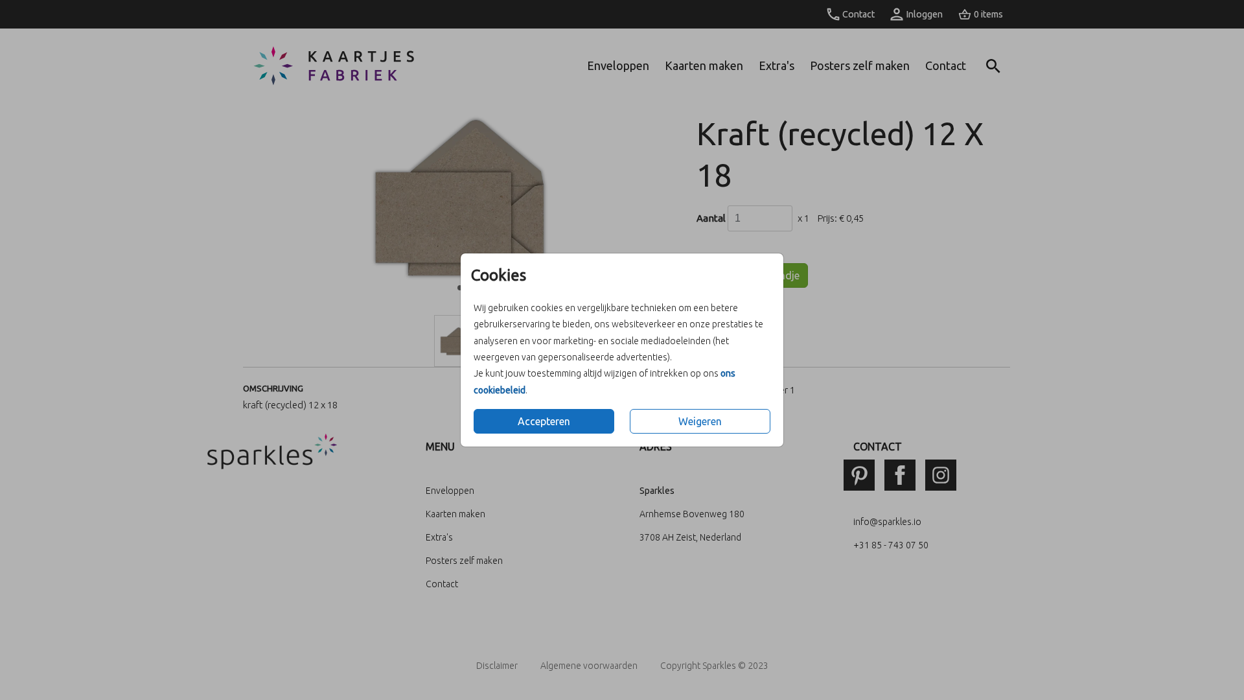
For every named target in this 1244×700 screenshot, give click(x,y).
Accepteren (544, 421)
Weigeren (700, 421)
